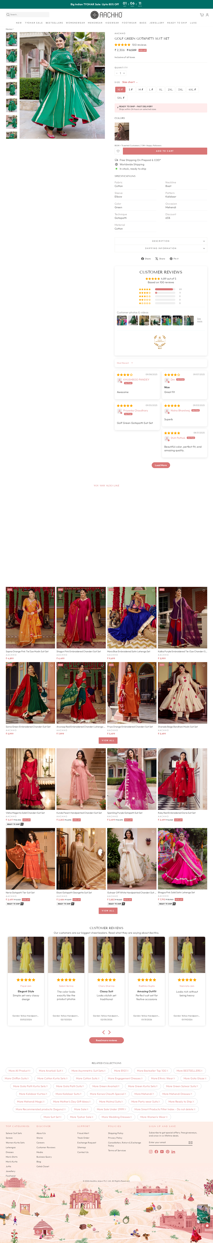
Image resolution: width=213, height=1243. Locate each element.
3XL (180, 89)
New (19, 22)
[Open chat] (207, 1225)
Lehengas (11, 1147)
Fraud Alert (83, 1133)
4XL (191, 89)
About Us (41, 1133)
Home (9, 29)
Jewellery (157, 22)
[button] (123, 44)
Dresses (9, 1152)
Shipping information (161, 248)
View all (108, 740)
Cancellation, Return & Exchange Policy (124, 1144)
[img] (125, 374)
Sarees (9, 1137)
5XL (120, 97)
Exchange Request (86, 1142)
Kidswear (112, 22)
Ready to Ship (177, 22)
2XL (170, 89)
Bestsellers (54, 22)
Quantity (121, 67)
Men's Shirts (11, 1156)
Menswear (95, 22)
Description (161, 241)
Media (40, 1152)
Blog (39, 1161)
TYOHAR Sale (34, 22)
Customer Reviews (46, 1147)
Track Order (83, 1137)
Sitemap (81, 1147)
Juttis (8, 1166)
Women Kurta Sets (15, 1142)
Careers (40, 1142)
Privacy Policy (115, 1137)
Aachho (120, 33)
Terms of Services (117, 1150)
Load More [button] (161, 465)
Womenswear (75, 22)
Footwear (129, 22)
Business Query (44, 1156)
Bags (143, 22)
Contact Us (83, 1152)
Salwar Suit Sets (14, 1133)
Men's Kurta (12, 1161)
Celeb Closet (43, 1166)
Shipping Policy (115, 1133)
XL (160, 89)
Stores (40, 1137)
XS (119, 89)
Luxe (193, 22)
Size (117, 82)
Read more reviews (106, 1040)
